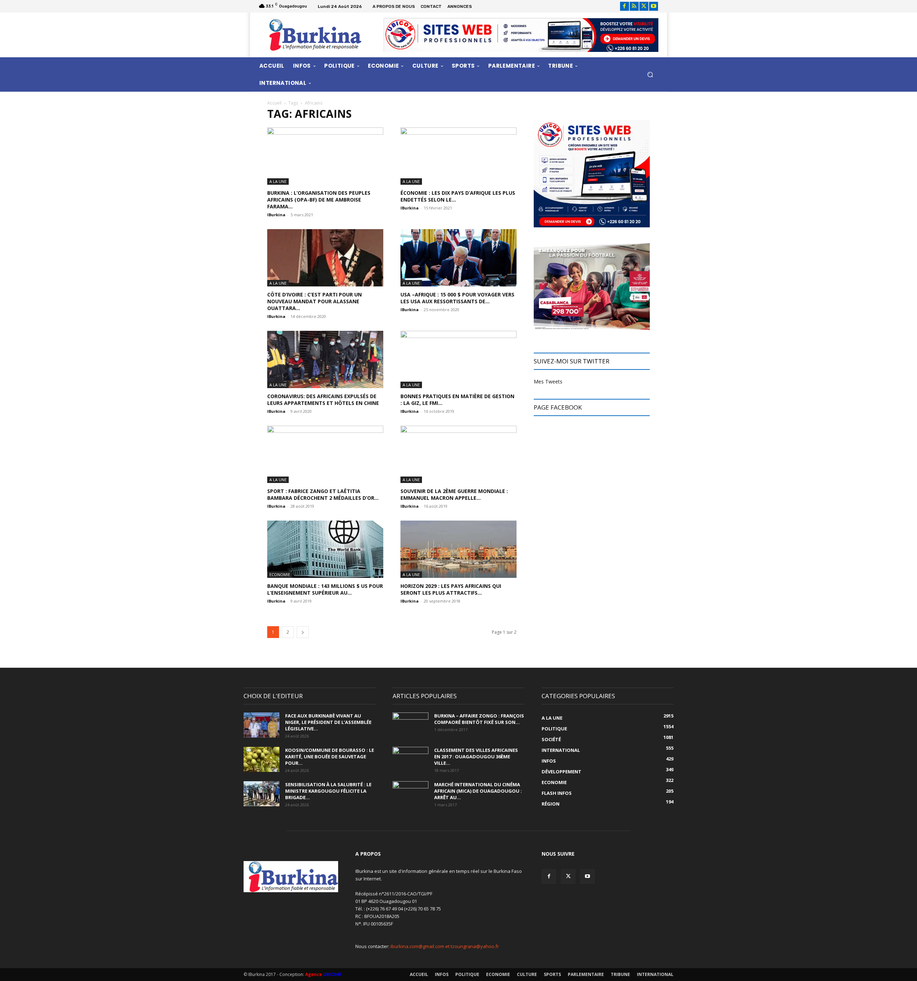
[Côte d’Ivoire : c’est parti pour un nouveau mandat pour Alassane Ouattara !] (325, 257)
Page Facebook (558, 407)
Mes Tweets (548, 381)
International (655, 974)
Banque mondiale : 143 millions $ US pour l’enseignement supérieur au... (325, 589)
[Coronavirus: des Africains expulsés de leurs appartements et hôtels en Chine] (325, 359)
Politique (467, 974)
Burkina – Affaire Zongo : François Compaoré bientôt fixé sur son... (479, 718)
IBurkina (276, 214)
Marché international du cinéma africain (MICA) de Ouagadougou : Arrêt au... (478, 791)
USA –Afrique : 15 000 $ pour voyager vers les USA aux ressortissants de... (457, 298)
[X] (644, 6)
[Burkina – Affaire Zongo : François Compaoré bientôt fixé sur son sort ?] (410, 725)
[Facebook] (624, 6)
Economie (279, 574)
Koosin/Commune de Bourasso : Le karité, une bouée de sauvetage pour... (329, 756)
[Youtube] (653, 6)
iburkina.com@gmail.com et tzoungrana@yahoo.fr (444, 946)
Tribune (620, 974)
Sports (552, 974)
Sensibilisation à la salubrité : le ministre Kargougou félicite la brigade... (328, 791)
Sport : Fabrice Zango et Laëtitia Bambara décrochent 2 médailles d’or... (323, 494)
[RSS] (634, 6)
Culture (527, 974)
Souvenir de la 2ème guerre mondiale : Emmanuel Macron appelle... (454, 494)
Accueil (274, 103)
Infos (441, 974)
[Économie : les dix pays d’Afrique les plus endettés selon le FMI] (458, 156)
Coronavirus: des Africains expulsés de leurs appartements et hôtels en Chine (323, 399)
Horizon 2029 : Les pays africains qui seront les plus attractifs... (450, 589)
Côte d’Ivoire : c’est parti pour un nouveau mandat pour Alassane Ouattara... (314, 301)
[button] (650, 74)
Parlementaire (586, 974)
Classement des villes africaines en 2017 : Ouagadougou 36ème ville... (476, 756)
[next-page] (303, 632)
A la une (278, 181)
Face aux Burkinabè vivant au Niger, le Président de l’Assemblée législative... (328, 722)
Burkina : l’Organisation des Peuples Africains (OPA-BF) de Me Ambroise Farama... (318, 199)
